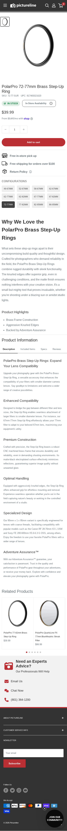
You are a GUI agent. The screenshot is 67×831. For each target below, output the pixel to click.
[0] (61, 5)
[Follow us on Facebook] (5, 790)
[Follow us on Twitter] (12, 790)
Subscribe (14, 763)
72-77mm (8, 204)
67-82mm (53, 196)
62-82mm (23, 196)
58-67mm (38, 189)
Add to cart (33, 142)
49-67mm (8, 189)
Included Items (27, 349)
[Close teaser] (44, 808)
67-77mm (38, 196)
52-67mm (23, 189)
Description (9, 349)
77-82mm (23, 204)
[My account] (53, 5)
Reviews (57, 349)
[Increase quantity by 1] (23, 129)
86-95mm (53, 204)
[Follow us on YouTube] (25, 790)
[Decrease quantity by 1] (5, 129)
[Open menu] (5, 5)
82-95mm (38, 204)
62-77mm (8, 196)
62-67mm (53, 189)
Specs (44, 349)
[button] (55, 819)
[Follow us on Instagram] (18, 790)
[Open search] (47, 5)
